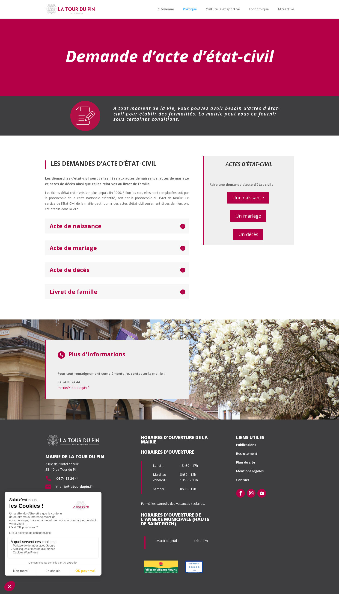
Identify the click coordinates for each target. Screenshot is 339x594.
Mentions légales (250, 471)
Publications (246, 445)
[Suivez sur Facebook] (240, 493)
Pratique (190, 9)
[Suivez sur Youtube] (261, 493)
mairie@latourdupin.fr (74, 387)
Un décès (248, 234)
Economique (259, 9)
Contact (242, 480)
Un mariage (248, 216)
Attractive (286, 9)
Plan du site (245, 462)
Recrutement (246, 453)
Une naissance (248, 198)
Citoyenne (166, 9)
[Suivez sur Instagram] (251, 493)
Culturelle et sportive (223, 9)
